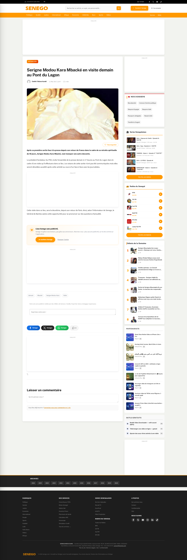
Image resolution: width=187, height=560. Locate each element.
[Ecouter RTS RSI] (160, 221)
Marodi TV (98, 505)
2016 (102, 483)
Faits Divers (26, 530)
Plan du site (82, 548)
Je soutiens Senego (45, 239)
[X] (138, 520)
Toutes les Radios (100, 523)
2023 (54, 483)
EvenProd (98, 508)
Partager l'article (63, 239)
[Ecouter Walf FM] (160, 214)
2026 (33, 483)
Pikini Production (100, 514)
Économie (75, 15)
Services (152, 15)
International (56, 15)
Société (38, 15)
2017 (95, 483)
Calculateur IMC (63, 517)
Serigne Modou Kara (52, 295)
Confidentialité (103, 548)
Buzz (93, 15)
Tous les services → (65, 527)
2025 (40, 483)
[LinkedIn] (152, 520)
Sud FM (97, 532)
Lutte (24, 527)
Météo (159, 15)
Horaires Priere (63, 511)
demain (30, 295)
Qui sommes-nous (136, 502)
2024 (47, 483)
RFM (96, 526)
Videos (25, 533)
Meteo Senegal (63, 505)
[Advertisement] (93, 38)
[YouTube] (157, 2)
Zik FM (97, 529)
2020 (74, 483)
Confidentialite (135, 508)
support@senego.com (120, 546)
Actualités (32, 61)
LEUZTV (97, 511)
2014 (116, 483)
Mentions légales (91, 548)
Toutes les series (144, 177)
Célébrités (85, 15)
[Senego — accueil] (37, 8)
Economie (25, 511)
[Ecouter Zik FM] (160, 201)
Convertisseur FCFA (64, 502)
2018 (88, 483)
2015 (109, 483)
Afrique (66, 15)
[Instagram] (147, 520)
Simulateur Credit (64, 523)
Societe (25, 505)
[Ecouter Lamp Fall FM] (160, 228)
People (25, 517)
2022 (60, 483)
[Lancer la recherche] (119, 8)
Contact (133, 505)
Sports (101, 15)
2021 (67, 483)
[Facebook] (149, 2)
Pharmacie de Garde (65, 514)
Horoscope (62, 520)
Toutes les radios (144, 235)
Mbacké (39, 295)
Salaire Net (62, 508)
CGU (132, 511)
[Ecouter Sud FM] (160, 208)
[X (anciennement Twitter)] (153, 2)
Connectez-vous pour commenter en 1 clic (57, 408)
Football (25, 523)
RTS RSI (97, 535)
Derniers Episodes (100, 502)
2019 (81, 483)
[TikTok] (161, 2)
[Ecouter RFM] (160, 194)
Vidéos (108, 15)
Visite (65, 295)
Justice (46, 15)
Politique (29, 15)
